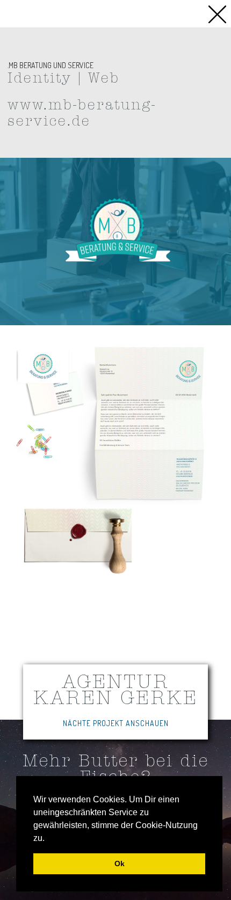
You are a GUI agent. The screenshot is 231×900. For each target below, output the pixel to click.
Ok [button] (119, 863)
